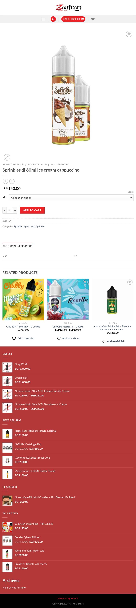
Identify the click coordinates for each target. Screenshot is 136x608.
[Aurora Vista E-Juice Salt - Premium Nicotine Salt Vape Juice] (113, 299)
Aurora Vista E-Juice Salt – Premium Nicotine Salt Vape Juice (113, 328)
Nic (4, 197)
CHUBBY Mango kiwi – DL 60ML (23, 326)
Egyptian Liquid (43, 164)
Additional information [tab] (17, 246)
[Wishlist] (92, 19)
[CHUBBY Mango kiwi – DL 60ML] (23, 299)
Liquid (26, 164)
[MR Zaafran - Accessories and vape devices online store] (68, 7)
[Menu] (43, 19)
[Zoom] (7, 157)
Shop (16, 164)
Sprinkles (62, 164)
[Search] (53, 19)
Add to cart (32, 210)
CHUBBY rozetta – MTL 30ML (68, 326)
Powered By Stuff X (68, 598)
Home (6, 164)
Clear (131, 192)
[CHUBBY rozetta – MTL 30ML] (68, 299)
